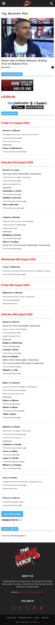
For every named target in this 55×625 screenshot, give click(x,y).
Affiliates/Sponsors (25, 618)
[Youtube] (41, 608)
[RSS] (27, 608)
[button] (51, 3)
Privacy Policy (11, 618)
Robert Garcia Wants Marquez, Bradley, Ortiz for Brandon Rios (24, 62)
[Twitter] (34, 608)
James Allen (5, 67)
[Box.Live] (12, 520)
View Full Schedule (12, 514)
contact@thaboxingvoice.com (32, 592)
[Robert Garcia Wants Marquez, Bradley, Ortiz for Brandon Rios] (27, 37)
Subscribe (45, 618)
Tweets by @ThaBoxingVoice (13, 535)
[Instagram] (20, 608)
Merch (37, 618)
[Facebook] (13, 608)
